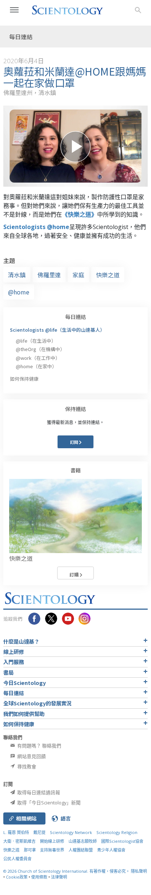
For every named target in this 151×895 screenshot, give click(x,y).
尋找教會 (26, 766)
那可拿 (30, 850)
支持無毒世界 (52, 850)
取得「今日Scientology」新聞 (48, 802)
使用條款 (39, 877)
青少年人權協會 (111, 850)
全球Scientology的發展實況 (37, 703)
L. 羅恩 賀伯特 (16, 832)
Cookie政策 (16, 877)
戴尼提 (39, 832)
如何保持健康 (24, 378)
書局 (8, 672)
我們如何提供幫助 (23, 713)
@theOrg (40, 349)
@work (38, 357)
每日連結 (75, 316)
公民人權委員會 (17, 858)
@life (36, 340)
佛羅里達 (49, 274)
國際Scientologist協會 (122, 841)
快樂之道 (107, 274)
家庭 (78, 274)
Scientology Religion (116, 832)
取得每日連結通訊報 (38, 792)
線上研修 (13, 651)
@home (18, 291)
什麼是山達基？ (21, 641)
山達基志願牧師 (83, 841)
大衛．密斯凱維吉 (19, 841)
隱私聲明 (139, 871)
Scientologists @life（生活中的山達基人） (57, 329)
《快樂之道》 (79, 214)
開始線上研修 (52, 841)
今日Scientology (24, 682)
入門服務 (13, 662)
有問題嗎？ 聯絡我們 (38, 745)
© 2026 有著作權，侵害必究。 (67, 871)
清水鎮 (17, 274)
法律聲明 (59, 877)
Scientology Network (71, 832)
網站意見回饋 (31, 756)
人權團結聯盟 (81, 850)
